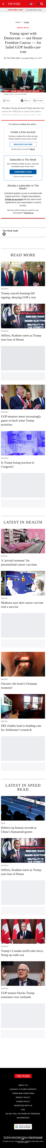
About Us (23, 1085)
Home (17, 22)
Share (8, 100)
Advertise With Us (23, 1106)
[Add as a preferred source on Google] (23, 1126)
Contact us (28, 213)
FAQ (23, 1110)
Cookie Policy (23, 1101)
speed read (23, 28)
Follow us (27, 100)
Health (26, 22)
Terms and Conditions (23, 1093)
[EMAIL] (5, 234)
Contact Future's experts (23, 1089)
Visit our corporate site (31, 1138)
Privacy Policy (23, 1097)
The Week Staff (13, 58)
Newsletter (39, 100)
